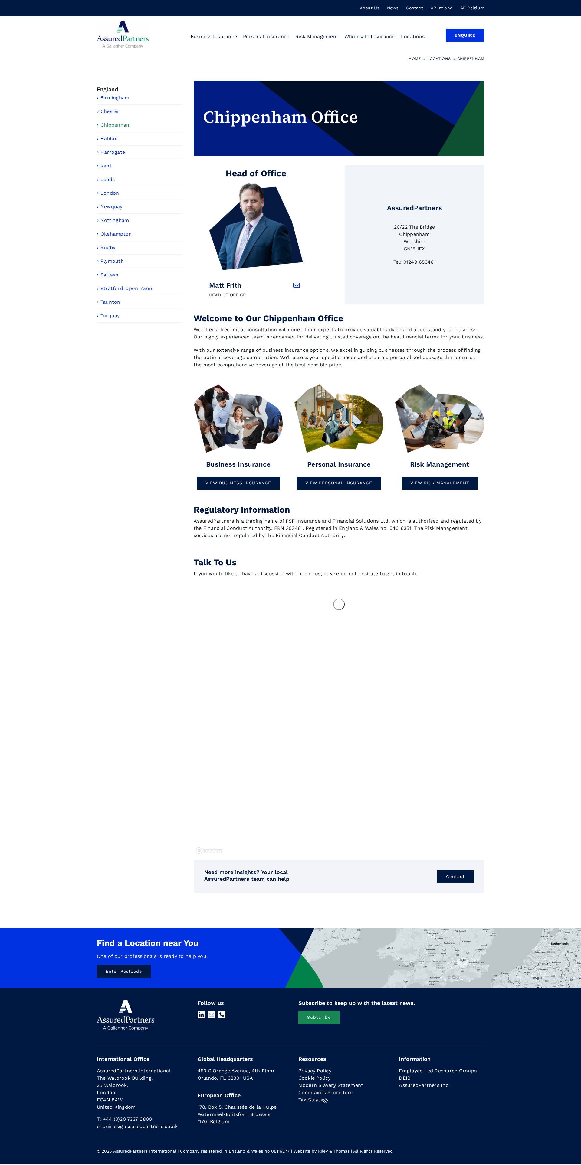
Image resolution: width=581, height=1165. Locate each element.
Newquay (111, 207)
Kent (106, 166)
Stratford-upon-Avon (126, 288)
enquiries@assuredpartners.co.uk (137, 1126)
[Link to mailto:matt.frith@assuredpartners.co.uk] (296, 285)
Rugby (107, 247)
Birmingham (114, 98)
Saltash (109, 275)
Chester (110, 111)
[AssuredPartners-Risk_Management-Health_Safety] (439, 386)
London (109, 193)
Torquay (110, 315)
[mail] (211, 1014)
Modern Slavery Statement (330, 1085)
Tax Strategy (313, 1100)
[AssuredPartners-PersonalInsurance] (338, 386)
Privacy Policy (314, 1071)
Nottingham (114, 220)
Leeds (107, 179)
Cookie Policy (314, 1078)
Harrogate (112, 152)
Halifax (108, 138)
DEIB (404, 1078)
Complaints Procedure (325, 1092)
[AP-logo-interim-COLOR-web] (123, 23)
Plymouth (112, 261)
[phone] (221, 1014)
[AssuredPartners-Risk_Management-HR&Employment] (238, 386)
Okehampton (116, 234)
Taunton (110, 302)
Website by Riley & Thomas (322, 1151)
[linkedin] (201, 1014)
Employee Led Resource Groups (438, 1071)
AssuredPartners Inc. (424, 1085)
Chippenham (115, 125)
